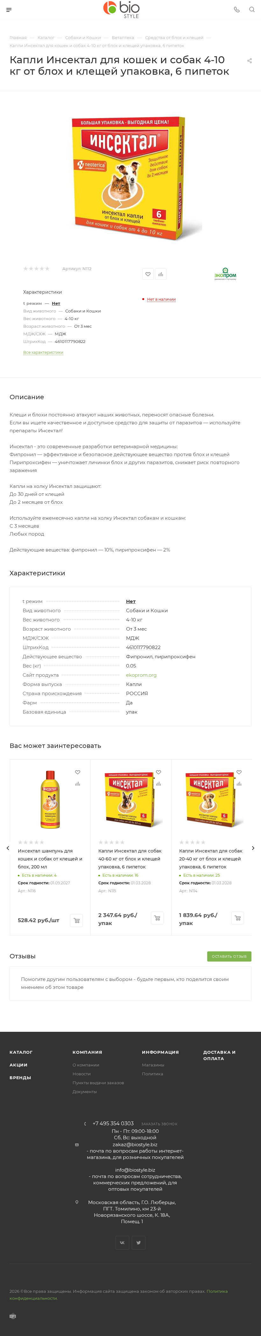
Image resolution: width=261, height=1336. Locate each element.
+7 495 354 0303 (113, 1123)
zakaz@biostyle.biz (135, 1144)
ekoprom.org (141, 675)
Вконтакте (122, 1243)
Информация (160, 1052)
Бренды (20, 1077)
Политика (152, 1073)
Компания (87, 1052)
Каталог (21, 1052)
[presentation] (8, 848)
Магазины (153, 1064)
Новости (82, 1073)
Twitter (138, 1243)
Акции (19, 1064)
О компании (86, 1064)
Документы (85, 1091)
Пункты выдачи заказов (98, 1082)
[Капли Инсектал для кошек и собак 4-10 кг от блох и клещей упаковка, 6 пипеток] (130, 178)
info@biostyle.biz (135, 1170)
